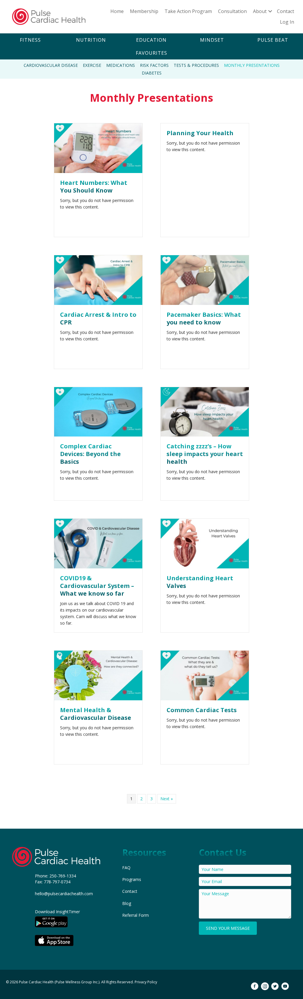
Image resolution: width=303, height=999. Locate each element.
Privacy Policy (146, 982)
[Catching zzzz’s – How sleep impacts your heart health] (205, 411)
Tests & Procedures (196, 65)
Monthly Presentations (252, 65)
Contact (285, 11)
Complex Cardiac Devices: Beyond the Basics (90, 453)
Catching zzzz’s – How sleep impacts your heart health (205, 453)
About (260, 11)
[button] (30, 39)
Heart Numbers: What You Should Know (93, 186)
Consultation (232, 11)
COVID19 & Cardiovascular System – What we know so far (97, 585)
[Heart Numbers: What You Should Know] (98, 148)
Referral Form (135, 915)
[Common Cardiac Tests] (205, 675)
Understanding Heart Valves (200, 582)
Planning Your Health (200, 133)
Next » (166, 798)
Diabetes (152, 73)
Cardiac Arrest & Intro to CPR (98, 318)
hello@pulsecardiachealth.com (64, 893)
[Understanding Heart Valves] (205, 543)
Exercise (92, 65)
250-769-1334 (62, 876)
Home (117, 11)
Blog (126, 903)
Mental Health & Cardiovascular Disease (95, 714)
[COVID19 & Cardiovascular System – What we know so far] (98, 543)
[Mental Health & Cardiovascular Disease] (98, 675)
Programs (131, 879)
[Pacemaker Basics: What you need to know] (205, 279)
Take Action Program (188, 11)
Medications (120, 65)
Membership (144, 11)
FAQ (126, 867)
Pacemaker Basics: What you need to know (204, 318)
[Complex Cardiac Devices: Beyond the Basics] (98, 411)
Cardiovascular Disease (51, 65)
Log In (287, 22)
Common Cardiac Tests (202, 710)
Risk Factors (154, 65)
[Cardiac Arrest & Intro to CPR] (98, 279)
